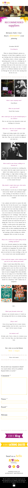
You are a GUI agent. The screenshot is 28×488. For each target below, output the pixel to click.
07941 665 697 (9, 473)
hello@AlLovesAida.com (14, 471)
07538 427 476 (20, 473)
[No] (26, 482)
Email (4, 407)
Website (4, 415)
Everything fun (14, 49)
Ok (14, 485)
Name (4, 399)
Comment (5, 376)
